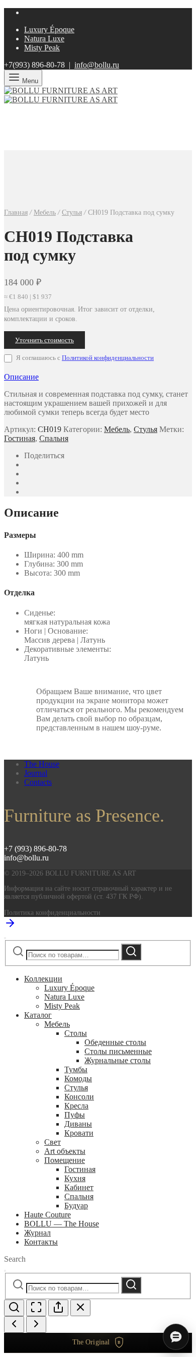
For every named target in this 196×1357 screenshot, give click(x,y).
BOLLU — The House (61, 1223)
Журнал (37, 1232)
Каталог (38, 1015)
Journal (35, 773)
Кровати (78, 1133)
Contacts (38, 782)
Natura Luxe (44, 38)
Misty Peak (42, 47)
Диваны (78, 1124)
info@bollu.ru (96, 64)
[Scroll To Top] (10, 926)
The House (41, 764)
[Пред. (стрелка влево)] (14, 1324)
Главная (16, 212)
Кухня (74, 1178)
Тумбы (75, 1069)
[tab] (98, 377)
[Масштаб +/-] (14, 1308)
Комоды (78, 1078)
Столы (75, 1033)
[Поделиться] (58, 1308)
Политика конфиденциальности (52, 912)
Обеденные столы (115, 1042)
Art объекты (64, 1151)
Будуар (76, 1205)
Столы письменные (118, 1051)
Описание (21, 377)
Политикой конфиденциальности (108, 357)
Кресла (76, 1105)
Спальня (53, 438)
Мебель (45, 212)
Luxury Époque (49, 29)
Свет (52, 1142)
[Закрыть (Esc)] (80, 1308)
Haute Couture (47, 1214)
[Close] (5, 938)
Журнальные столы (117, 1060)
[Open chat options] (176, 1337)
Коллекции (43, 978)
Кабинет (78, 1187)
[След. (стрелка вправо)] (36, 1324)
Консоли (79, 1096)
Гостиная (19, 438)
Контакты (41, 1242)
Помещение (64, 1160)
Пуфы (74, 1115)
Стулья (72, 212)
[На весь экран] (36, 1308)
